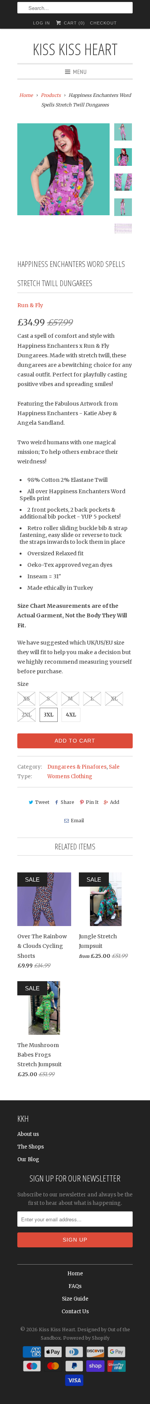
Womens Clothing (69, 776)
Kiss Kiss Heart (75, 48)
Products (51, 95)
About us (28, 1134)
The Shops (30, 1147)
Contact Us (75, 1311)
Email (77, 820)
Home (75, 1273)
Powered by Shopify (86, 1338)
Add (114, 802)
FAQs (75, 1286)
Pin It (92, 802)
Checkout (103, 23)
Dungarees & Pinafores (77, 767)
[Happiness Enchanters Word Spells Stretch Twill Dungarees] (63, 169)
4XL (71, 715)
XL (114, 698)
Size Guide (75, 1299)
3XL (48, 715)
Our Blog (28, 1159)
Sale (114, 767)
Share (67, 802)
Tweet (42, 802)
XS (26, 698)
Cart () (73, 23)
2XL (27, 715)
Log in (41, 23)
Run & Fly (30, 305)
